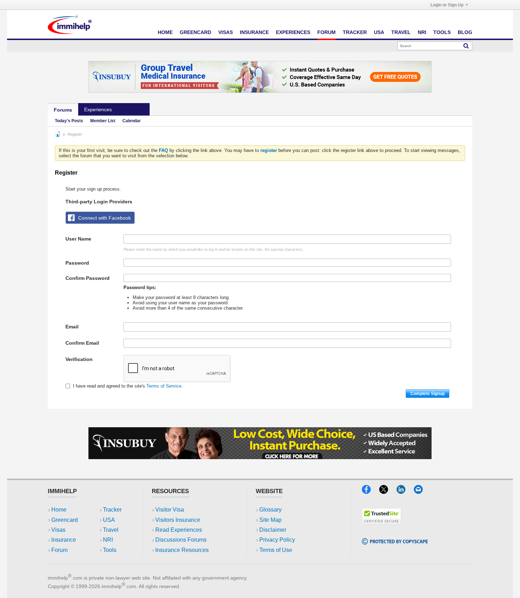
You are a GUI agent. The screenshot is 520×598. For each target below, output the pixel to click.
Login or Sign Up (447, 4)
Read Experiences (178, 530)
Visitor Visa (169, 510)
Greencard (195, 32)
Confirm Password (87, 278)
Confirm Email (82, 343)
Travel (401, 32)
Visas (225, 32)
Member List (102, 120)
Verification (79, 359)
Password (77, 263)
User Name (78, 239)
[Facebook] (370, 491)
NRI (422, 32)
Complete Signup (427, 393)
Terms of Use (275, 550)
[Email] (421, 491)
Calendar (131, 120)
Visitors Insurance (177, 520)
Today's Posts (69, 120)
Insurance (254, 32)
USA (379, 32)
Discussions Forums (181, 540)
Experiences (293, 32)
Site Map (270, 520)
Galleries (134, 109)
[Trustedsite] (381, 522)
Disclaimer (272, 530)
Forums (63, 110)
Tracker (355, 32)
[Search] (466, 46)
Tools (442, 32)
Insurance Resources (182, 550)
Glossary (270, 510)
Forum (326, 32)
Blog (465, 32)
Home (165, 32)
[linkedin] (405, 491)
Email (72, 326)
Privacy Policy (277, 540)
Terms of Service (163, 386)
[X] (388, 491)
